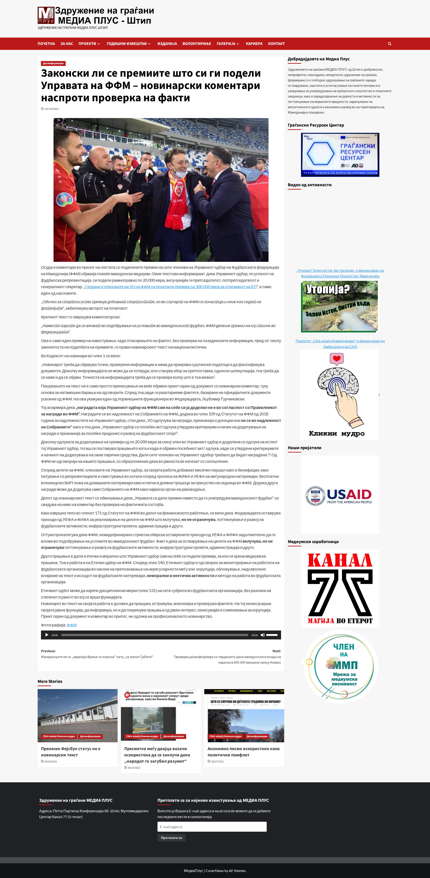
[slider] (272, 634)
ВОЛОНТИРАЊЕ (197, 44)
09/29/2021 (51, 762)
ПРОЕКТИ (87, 44)
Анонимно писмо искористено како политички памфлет (244, 752)
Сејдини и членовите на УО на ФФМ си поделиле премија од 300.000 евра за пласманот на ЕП (171, 286)
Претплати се (171, 838)
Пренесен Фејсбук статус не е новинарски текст (70, 752)
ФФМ (72, 624)
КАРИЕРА (254, 44)
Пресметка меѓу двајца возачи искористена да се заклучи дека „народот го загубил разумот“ (157, 755)
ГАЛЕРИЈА (226, 44)
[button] (390, 44)
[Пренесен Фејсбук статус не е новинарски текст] (78, 715)
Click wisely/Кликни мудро (59, 736)
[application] (161, 634)
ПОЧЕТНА (46, 44)
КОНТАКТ (276, 44)
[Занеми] (262, 635)
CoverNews (215, 870)
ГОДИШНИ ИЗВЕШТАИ (127, 44)
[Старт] (47, 635)
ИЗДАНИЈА (167, 44)
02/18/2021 (52, 108)
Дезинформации (53, 63)
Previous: (97, 654)
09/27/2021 (134, 768)
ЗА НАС (66, 44)
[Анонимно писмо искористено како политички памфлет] (244, 715)
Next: (227, 657)
